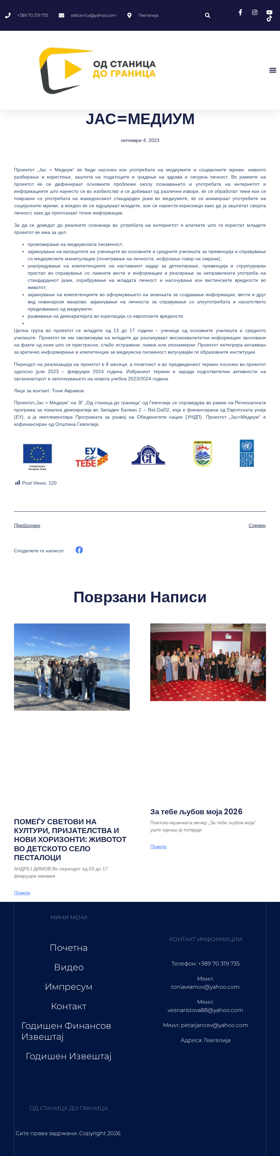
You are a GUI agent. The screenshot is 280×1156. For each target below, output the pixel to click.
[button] (207, 15)
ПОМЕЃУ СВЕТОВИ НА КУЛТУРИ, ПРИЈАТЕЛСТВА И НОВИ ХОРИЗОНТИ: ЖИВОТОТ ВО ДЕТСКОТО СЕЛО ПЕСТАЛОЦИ (70, 839)
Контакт (68, 1006)
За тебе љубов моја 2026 (196, 811)
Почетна (69, 947)
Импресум (69, 986)
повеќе (22, 892)
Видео (69, 967)
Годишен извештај (69, 1056)
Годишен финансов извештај (66, 1031)
